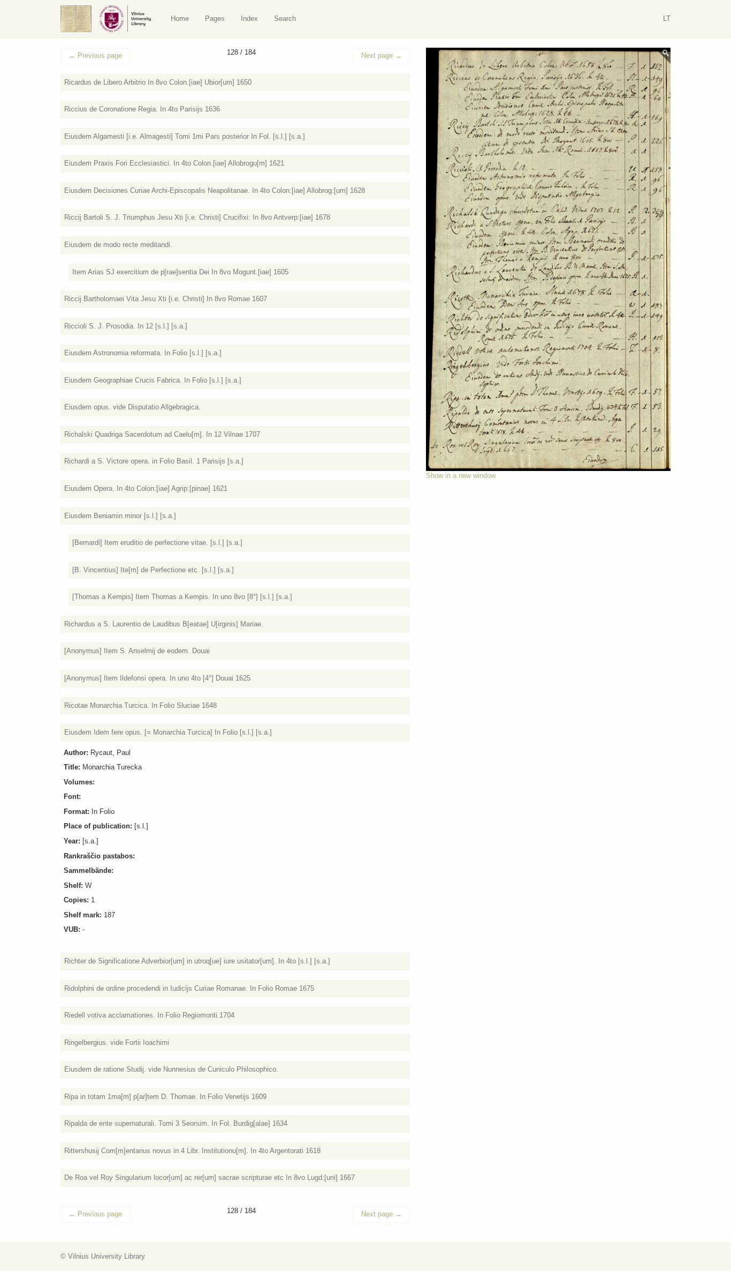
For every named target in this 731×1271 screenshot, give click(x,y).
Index (249, 18)
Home (180, 18)
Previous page (95, 55)
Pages (215, 18)
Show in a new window (461, 476)
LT (667, 18)
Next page (381, 55)
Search (285, 18)
